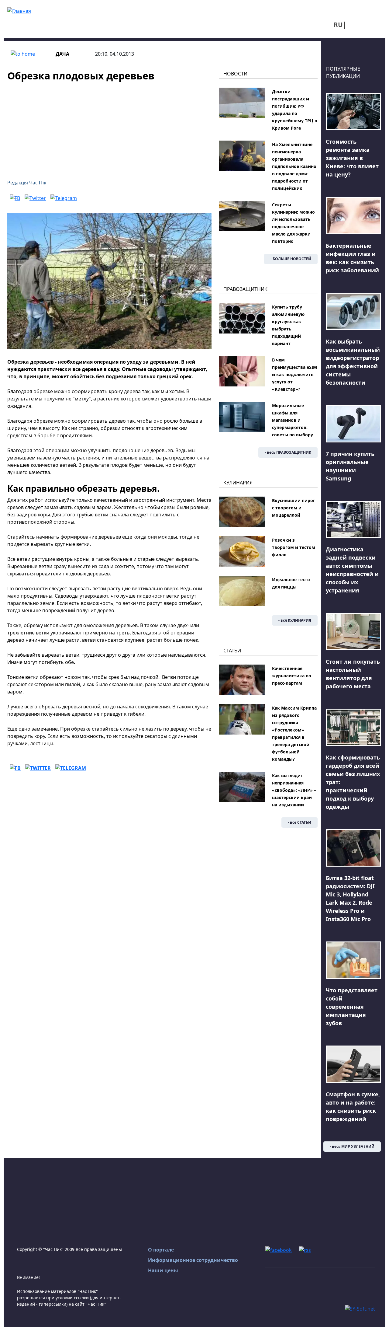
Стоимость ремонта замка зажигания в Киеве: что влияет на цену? (352, 158)
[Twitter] (35, 198)
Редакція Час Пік (26, 182)
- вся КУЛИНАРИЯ (294, 620)
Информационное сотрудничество (193, 1260)
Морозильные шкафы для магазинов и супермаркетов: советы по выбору (292, 420)
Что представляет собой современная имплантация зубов (351, 1007)
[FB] (15, 198)
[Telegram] (63, 198)
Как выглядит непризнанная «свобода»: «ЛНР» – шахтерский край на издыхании (294, 790)
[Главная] (19, 10)
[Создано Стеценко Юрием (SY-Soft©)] (360, 1308)
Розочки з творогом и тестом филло (293, 547)
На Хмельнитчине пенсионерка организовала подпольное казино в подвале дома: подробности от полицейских (294, 166)
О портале (161, 1249)
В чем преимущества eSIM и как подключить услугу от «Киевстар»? (294, 374)
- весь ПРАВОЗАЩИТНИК (288, 452)
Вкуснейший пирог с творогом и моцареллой (293, 508)
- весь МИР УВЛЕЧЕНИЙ (352, 1146)
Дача (62, 54)
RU (338, 24)
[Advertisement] (109, 126)
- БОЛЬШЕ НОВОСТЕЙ (290, 258)
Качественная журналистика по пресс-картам (291, 675)
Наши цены (163, 1270)
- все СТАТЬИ (299, 822)
